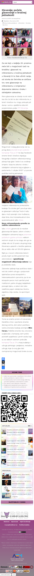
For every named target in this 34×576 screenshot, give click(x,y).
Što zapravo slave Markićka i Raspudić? (15, 383)
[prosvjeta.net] (12, 560)
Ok (14, 574)
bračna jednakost (12, 23)
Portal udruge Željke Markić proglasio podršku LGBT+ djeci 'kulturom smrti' (20, 432)
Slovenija (28, 23)
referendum (21, 23)
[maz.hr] (31, 560)
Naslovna (6, 515)
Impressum (14, 515)
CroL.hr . (30, 523)
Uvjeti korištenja (25, 515)
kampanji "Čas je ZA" (9, 342)
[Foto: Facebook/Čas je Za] (17, 42)
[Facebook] (17, 359)
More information (5, 574)
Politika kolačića (24, 518)
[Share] (17, 367)
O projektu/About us (11, 518)
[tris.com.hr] (18, 560)
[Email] (17, 364)
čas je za (5, 25)
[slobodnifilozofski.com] (20, 564)
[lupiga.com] (26, 560)
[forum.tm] (4, 560)
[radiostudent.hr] (9, 564)
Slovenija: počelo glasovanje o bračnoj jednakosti (14, 13)
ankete (8, 229)
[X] (17, 361)
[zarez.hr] (26, 564)
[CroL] (7, 2)
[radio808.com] (14, 564)
